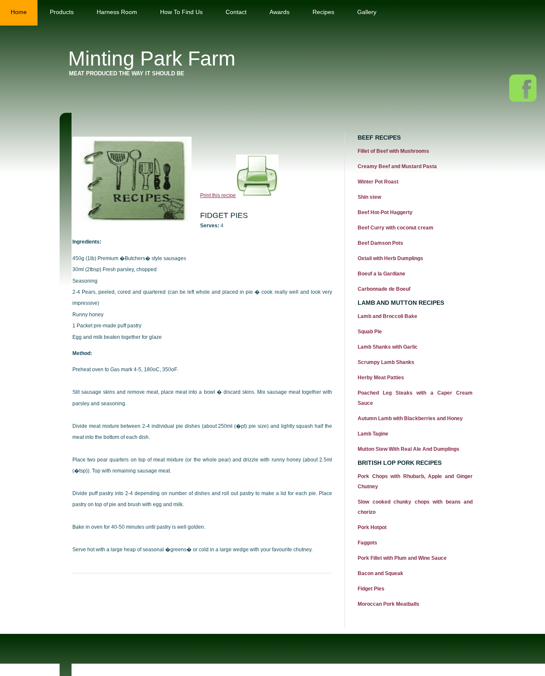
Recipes (323, 12)
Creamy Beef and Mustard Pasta (397, 166)
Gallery (366, 12)
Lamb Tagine (373, 434)
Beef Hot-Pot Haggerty (385, 212)
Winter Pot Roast (378, 182)
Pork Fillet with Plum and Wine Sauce (402, 558)
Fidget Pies (371, 589)
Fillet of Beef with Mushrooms (393, 151)
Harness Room (117, 12)
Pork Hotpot (372, 527)
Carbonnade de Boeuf (384, 289)
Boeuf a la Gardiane (381, 274)
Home (19, 12)
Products (62, 12)
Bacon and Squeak (380, 573)
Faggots (367, 543)
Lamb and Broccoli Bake (387, 316)
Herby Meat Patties (381, 378)
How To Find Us (181, 12)
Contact (236, 12)
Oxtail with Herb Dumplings (390, 258)
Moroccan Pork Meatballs (388, 604)
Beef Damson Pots (380, 243)
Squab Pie (370, 332)
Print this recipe (218, 195)
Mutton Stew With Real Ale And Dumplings (408, 449)
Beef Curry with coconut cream (395, 228)
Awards (280, 12)
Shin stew (369, 197)
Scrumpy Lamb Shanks (386, 362)
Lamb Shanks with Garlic (388, 347)
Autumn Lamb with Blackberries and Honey (410, 418)
